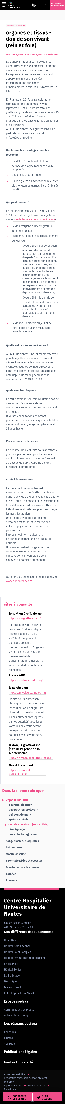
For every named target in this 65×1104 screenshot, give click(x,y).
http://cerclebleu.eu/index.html (27, 692)
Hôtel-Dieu (10, 940)
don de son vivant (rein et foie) (28, 824)
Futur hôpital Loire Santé (19, 993)
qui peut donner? (20, 814)
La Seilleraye (12, 975)
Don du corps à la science (22, 867)
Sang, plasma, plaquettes (22, 841)
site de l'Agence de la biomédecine (34, 219)
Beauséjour (11, 981)
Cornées (11, 874)
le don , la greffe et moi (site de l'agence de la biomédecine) (25, 749)
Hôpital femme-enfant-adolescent (24, 958)
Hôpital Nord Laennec (17, 946)
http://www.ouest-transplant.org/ (20, 772)
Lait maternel (14, 847)
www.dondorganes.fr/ (19, 581)
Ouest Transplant (21, 765)
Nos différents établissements (29, 932)
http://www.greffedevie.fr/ (25, 618)
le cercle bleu (18, 688)
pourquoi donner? (20, 804)
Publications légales (20, 1052)
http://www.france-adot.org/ (26, 680)
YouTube (9, 1044)
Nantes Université (18, 1062)
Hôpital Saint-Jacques (17, 952)
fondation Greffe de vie (25, 613)
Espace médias (16, 1001)
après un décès (18, 819)
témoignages (17, 829)
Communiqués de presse (19, 1009)
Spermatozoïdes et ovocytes (24, 860)
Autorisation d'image (16, 1015)
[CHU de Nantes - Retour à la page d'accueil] (14, 5)
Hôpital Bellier (12, 969)
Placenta (11, 880)
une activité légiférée (23, 834)
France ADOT (18, 675)
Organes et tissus (17, 800)
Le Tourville (11, 964)
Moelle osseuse (16, 854)
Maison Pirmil (12, 987)
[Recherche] (45, 5)
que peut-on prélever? (23, 809)
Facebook (10, 1032)
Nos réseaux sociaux (20, 1023)
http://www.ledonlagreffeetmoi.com (31, 758)
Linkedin (9, 1038)
